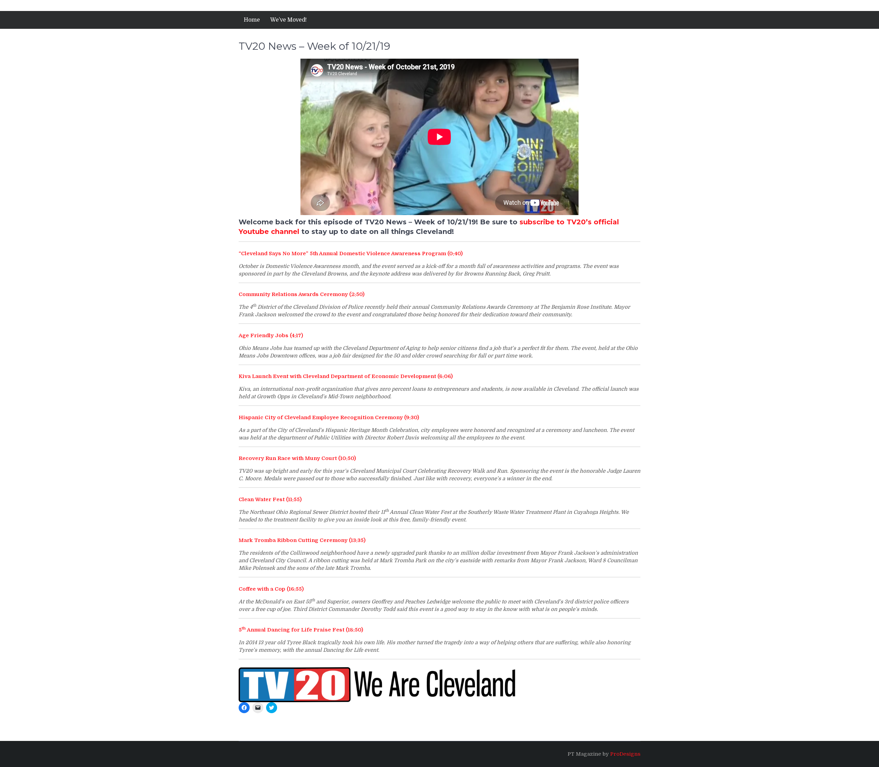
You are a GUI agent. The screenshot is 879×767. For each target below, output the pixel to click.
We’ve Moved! (288, 20)
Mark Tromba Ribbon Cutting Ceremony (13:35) (302, 540)
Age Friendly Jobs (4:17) (271, 335)
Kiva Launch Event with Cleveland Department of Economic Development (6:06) (346, 376)
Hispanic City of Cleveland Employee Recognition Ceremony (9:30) (329, 417)
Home (252, 20)
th (244, 628)
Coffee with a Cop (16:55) (271, 589)
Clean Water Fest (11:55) (270, 499)
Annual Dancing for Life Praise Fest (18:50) (304, 630)
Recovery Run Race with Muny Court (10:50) (297, 458)
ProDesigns (625, 754)
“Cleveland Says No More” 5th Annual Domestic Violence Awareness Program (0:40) (351, 253)
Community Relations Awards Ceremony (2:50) (302, 294)
